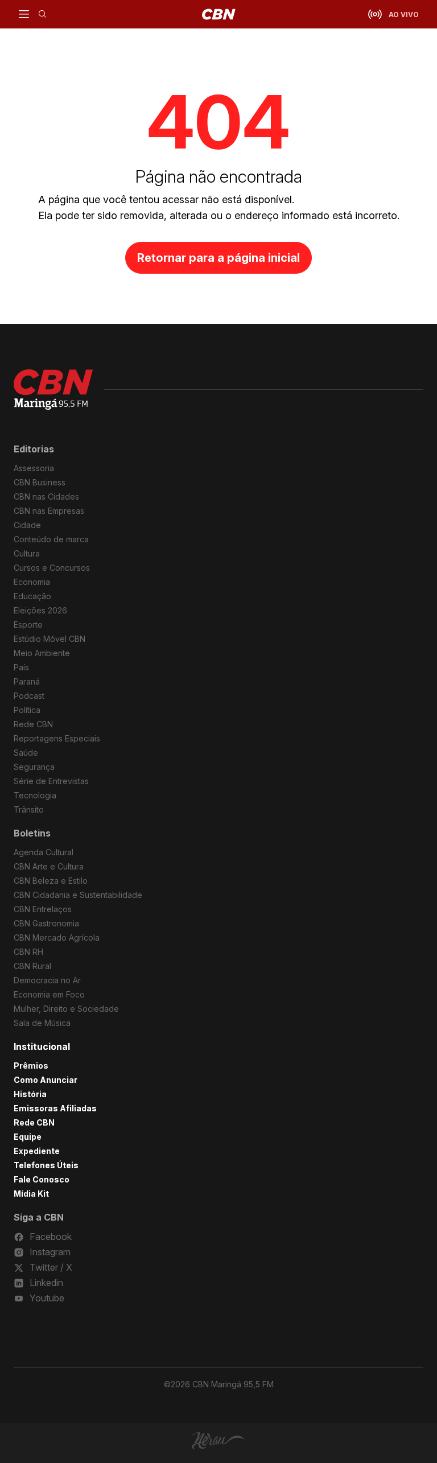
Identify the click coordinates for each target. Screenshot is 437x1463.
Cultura (27, 553)
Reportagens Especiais (57, 738)
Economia (32, 582)
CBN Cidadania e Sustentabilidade (78, 895)
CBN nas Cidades (46, 496)
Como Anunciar (45, 1080)
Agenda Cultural (43, 852)
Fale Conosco (41, 1179)
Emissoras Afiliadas (55, 1108)
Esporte (28, 624)
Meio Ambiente (42, 653)
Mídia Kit (31, 1193)
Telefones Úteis (46, 1165)
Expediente (37, 1151)
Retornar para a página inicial (218, 258)
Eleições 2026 (40, 610)
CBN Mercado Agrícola (57, 937)
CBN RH (28, 952)
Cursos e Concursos (52, 567)
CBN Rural (32, 966)
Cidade (27, 525)
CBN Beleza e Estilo (51, 880)
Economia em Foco (49, 994)
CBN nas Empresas (49, 511)
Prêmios (31, 1065)
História (30, 1094)
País (21, 667)
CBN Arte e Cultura (49, 866)
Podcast (29, 695)
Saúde (26, 752)
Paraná (27, 681)
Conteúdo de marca (51, 539)
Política (27, 710)
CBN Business (39, 482)
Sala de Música (42, 1023)
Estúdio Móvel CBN (49, 639)
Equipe (28, 1136)
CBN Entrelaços (43, 909)
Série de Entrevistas (51, 781)
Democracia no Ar (47, 980)
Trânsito (29, 809)
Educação (32, 596)
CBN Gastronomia (46, 923)
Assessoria (34, 468)
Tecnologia (35, 795)
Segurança (34, 767)
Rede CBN (33, 724)
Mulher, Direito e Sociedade (66, 1008)
